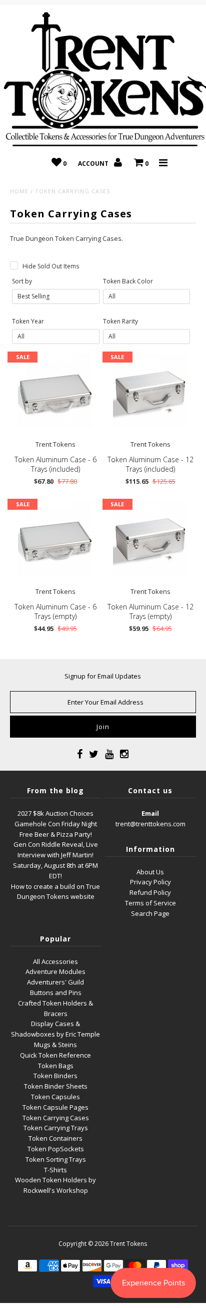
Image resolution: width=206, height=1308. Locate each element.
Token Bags (56, 1065)
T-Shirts (55, 1169)
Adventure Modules (56, 971)
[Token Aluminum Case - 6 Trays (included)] (55, 391)
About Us (150, 871)
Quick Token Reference (55, 1055)
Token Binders (56, 1075)
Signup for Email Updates (102, 676)
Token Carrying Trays (56, 1127)
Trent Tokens (128, 1243)
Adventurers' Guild (55, 982)
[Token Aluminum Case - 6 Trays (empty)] (55, 538)
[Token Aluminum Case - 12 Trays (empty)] (150, 538)
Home (19, 191)
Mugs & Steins (55, 1044)
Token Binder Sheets (56, 1086)
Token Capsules (55, 1096)
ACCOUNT (94, 163)
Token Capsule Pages (55, 1107)
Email (150, 813)
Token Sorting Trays (56, 1159)
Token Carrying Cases (55, 1117)
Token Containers (55, 1138)
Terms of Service (150, 902)
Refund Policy (150, 892)
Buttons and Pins (56, 992)
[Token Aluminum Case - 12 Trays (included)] (150, 391)
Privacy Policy (150, 881)
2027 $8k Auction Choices (56, 813)
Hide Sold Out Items (50, 266)
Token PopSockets (56, 1148)
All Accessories (55, 961)
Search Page (150, 913)
